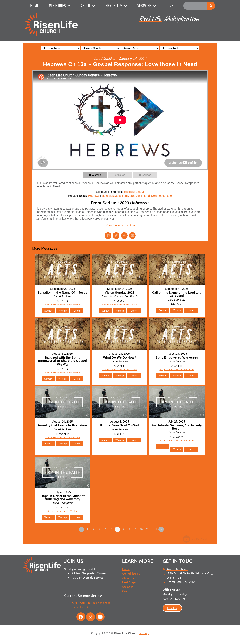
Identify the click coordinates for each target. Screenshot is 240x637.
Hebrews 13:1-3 (134, 191)
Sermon (146, 174)
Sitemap (144, 633)
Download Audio (161, 195)
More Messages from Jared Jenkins (124, 195)
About (85, 6)
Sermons (144, 6)
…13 (154, 529)
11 (147, 529)
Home (34, 6)
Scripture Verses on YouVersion (62, 511)
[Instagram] (90, 616)
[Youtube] (100, 616)
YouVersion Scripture (122, 225)
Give (169, 6)
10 (141, 529)
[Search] (211, 6)
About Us (128, 577)
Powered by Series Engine (195, 539)
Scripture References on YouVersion (62, 304)
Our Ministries (131, 573)
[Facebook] (80, 616)
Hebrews (93, 195)
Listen (121, 174)
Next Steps (113, 6)
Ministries (57, 6)
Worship (96, 174)
